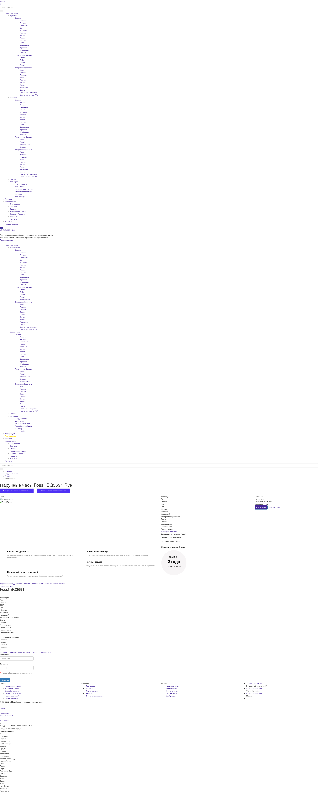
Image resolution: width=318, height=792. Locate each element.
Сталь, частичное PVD (29, 95)
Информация (10, 201)
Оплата (13, 209)
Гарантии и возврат (13, 693)
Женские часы (172, 691)
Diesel (22, 62)
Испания (23, 30)
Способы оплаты (12, 691)
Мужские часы (171, 688)
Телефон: (4, 663)
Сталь (22, 90)
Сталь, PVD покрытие (28, 92)
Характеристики (6, 583)
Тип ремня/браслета (23, 67)
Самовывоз (25, 583)
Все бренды (10, 433)
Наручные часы (11, 13)
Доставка (8, 199)
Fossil (22, 65)
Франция (23, 47)
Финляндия (24, 45)
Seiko (22, 60)
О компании (15, 204)
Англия (23, 23)
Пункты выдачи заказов (94, 695)
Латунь (22, 80)
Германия (24, 25)
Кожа (22, 70)
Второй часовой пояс (23, 191)
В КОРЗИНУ (261, 507)
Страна (18, 18)
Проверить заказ (11, 224)
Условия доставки (12, 688)
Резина (23, 72)
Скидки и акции (91, 691)
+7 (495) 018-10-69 (254, 693)
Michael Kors (25, 144)
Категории (14, 181)
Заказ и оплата (58, 583)
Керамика (24, 87)
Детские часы (171, 693)
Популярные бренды (23, 55)
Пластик (23, 75)
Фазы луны (19, 186)
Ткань (22, 77)
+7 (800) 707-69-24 (254, 683)
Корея (22, 37)
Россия (23, 40)
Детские (13, 179)
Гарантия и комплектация (41, 583)
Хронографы (20, 196)
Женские (13, 97)
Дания (22, 28)
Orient (22, 57)
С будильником (21, 184)
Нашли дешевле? (12, 695)
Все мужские (15, 247)
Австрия (23, 20)
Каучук (22, 85)
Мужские (13, 15)
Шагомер (18, 194)
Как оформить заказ (18, 211)
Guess (22, 139)
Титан (22, 82)
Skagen (23, 147)
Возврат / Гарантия (17, 214)
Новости (13, 216)
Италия (23, 33)
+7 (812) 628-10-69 (7, 230)
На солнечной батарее (24, 189)
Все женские (15, 331)
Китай (22, 35)
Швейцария (24, 50)
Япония (23, 52)
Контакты (13, 219)
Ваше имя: (4, 654)
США (22, 42)
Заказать (5, 680)
